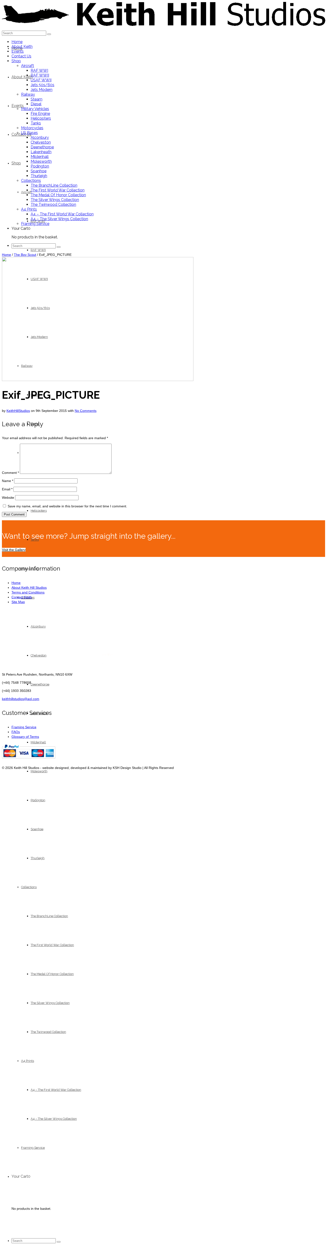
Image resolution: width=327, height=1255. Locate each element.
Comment (10, 473)
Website (8, 497)
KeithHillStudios (18, 411)
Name (7, 481)
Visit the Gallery (14, 550)
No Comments (85, 411)
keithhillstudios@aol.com (20, 699)
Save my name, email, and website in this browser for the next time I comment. (67, 506)
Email (7, 489)
